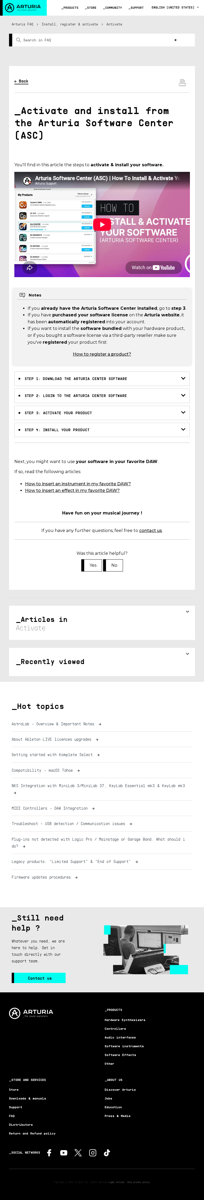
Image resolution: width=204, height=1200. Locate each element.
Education (113, 1107)
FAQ (12, 1116)
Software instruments (124, 1046)
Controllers (115, 1029)
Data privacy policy (139, 1182)
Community (113, 7)
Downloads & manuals (27, 1098)
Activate (114, 24)
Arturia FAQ (22, 24)
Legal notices (116, 1182)
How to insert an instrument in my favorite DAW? (78, 483)
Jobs (108, 1098)
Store (91, 7)
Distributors (21, 1125)
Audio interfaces (120, 1037)
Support (137, 7)
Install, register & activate (70, 24)
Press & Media (117, 1116)
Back (23, 80)
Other (109, 1064)
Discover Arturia (120, 1090)
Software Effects (120, 1055)
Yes (93, 565)
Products (70, 7)
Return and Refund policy (32, 1133)
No (114, 565)
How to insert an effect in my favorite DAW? (72, 490)
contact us (150, 530)
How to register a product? (102, 354)
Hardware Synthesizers (125, 1020)
